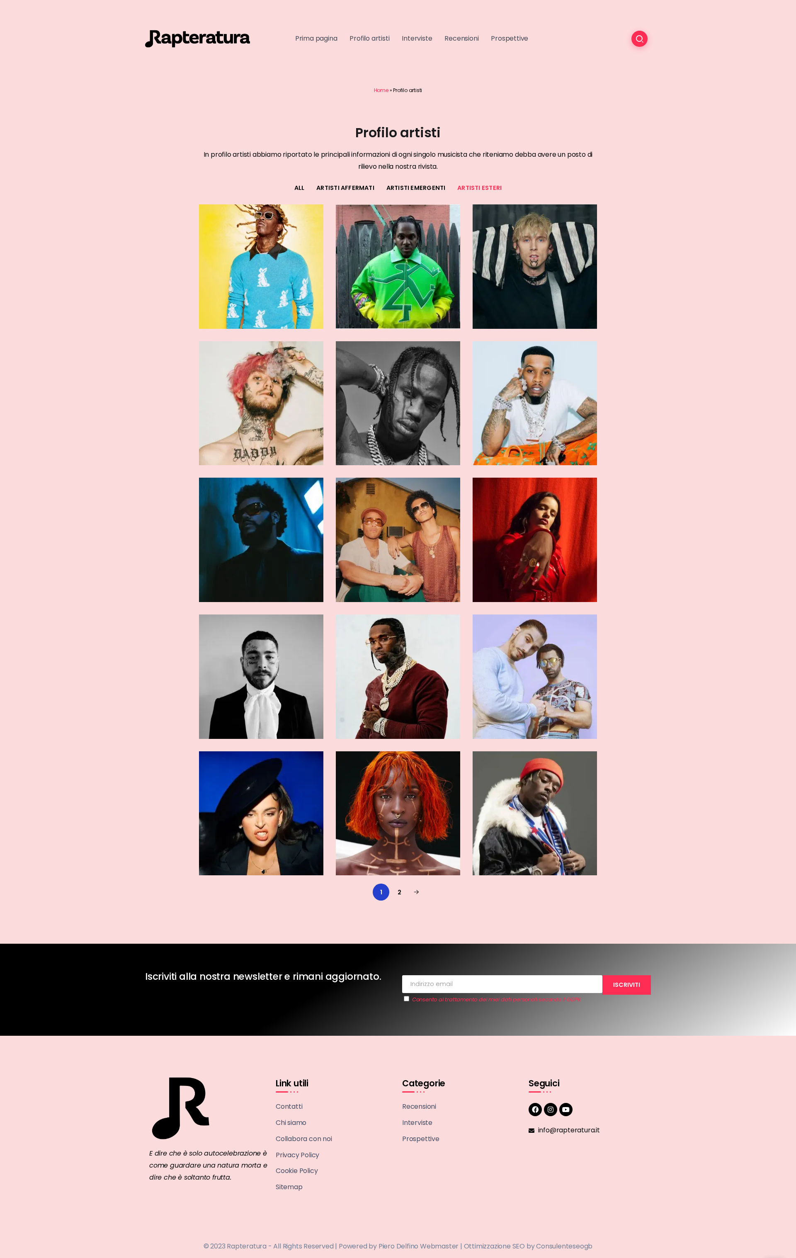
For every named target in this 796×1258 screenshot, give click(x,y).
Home (381, 90)
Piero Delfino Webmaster (419, 1246)
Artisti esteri (479, 188)
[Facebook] (535, 1109)
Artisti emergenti (416, 188)
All (299, 188)
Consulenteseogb (564, 1246)
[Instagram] (550, 1109)
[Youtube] (566, 1109)
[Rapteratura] (197, 38)
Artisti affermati (345, 188)
